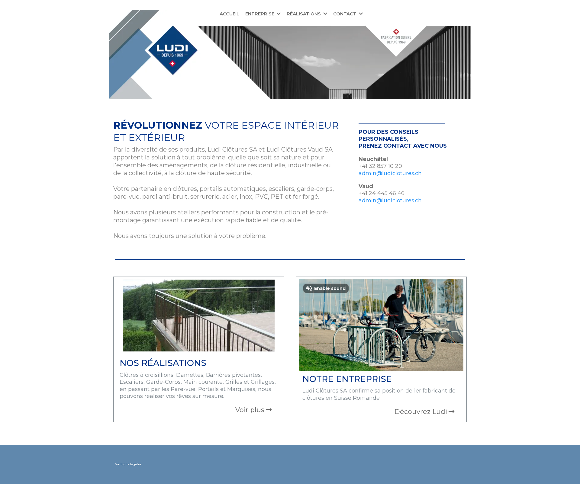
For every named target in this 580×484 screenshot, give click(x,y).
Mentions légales (128, 464)
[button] (278, 14)
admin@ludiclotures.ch (390, 173)
